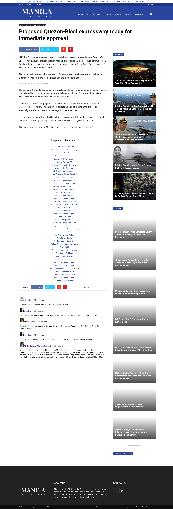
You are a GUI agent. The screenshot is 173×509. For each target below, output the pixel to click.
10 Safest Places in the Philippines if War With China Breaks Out (133, 81)
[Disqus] (63, 327)
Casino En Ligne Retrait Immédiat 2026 (64, 268)
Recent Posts (93, 14)
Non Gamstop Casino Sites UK (64, 174)
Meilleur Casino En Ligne (64, 198)
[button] (151, 14)
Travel (44, 25)
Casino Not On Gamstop (64, 147)
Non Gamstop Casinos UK (64, 183)
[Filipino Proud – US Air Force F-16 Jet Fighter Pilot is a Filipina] (134, 158)
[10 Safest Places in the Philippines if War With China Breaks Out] (134, 73)
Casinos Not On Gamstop (64, 159)
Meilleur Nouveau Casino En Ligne (64, 244)
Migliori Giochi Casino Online (64, 226)
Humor (117, 14)
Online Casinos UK (64, 162)
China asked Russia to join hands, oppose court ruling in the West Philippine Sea (131, 263)
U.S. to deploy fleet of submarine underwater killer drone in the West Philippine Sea (133, 376)
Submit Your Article (25, 4)
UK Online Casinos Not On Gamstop (64, 204)
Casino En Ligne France (64, 271)
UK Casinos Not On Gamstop (64, 186)
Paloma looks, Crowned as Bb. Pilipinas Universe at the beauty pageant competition (131, 432)
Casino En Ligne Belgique (64, 232)
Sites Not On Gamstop (64, 168)
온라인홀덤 (64, 247)
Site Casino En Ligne (64, 253)
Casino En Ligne (64, 217)
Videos (128, 14)
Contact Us (37, 4)
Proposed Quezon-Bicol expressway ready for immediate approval (133, 292)
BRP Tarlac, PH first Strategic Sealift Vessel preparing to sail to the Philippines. (133, 234)
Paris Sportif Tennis (64, 238)
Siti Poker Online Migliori (64, 235)
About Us (96, 507)
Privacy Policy (123, 507)
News (106, 14)
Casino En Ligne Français (64, 265)
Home (81, 14)
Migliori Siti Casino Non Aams (64, 223)
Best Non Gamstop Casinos (64, 189)
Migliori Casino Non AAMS (64, 274)
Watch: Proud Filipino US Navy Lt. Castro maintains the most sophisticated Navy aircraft (131, 137)
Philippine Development (32, 25)
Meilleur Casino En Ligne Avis (64, 201)
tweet (86, 288)
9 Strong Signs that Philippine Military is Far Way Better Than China (134, 194)
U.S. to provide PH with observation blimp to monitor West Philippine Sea (133, 348)
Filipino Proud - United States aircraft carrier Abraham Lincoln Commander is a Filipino (134, 109)
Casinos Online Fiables (64, 280)
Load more (133, 444)
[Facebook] (148, 4)
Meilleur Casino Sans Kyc (64, 241)
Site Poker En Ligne (64, 259)
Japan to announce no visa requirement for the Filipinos (129, 405)
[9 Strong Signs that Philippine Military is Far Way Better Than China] (134, 186)
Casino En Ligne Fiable (64, 177)
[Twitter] (152, 4)
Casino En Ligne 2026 (64, 256)
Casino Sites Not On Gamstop (64, 165)
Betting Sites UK (64, 208)
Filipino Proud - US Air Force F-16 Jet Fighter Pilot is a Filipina (133, 166)
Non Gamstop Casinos (64, 195)
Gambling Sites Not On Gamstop (64, 150)
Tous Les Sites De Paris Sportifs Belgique (64, 229)
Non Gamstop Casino (64, 153)
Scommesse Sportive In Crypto (64, 250)
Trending (139, 14)
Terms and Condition (108, 507)
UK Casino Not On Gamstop (64, 171)
